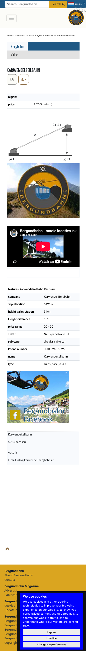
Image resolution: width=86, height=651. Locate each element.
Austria (30, 36)
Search (57, 4)
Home (9, 36)
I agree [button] (51, 632)
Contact (9, 580)
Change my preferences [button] (51, 644)
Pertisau (48, 36)
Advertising (12, 590)
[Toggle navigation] (11, 18)
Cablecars (20, 36)
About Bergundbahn (18, 575)
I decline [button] (52, 638)
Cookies (9, 606)
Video (14, 54)
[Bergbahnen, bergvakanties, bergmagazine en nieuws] (76, 17)
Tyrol (39, 36)
